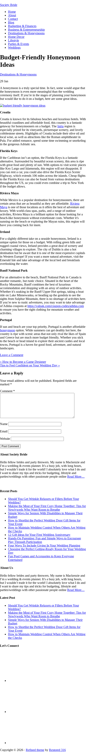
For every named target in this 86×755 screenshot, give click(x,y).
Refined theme (35, 750)
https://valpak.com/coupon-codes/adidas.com (55, 306)
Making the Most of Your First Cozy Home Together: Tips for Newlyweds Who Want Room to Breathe (47, 507)
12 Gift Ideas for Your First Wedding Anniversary (39, 534)
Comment (7, 391)
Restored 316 (57, 750)
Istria (60, 126)
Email (3, 431)
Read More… (76, 476)
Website (5, 438)
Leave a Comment (11, 355)
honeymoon (7, 330)
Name (4, 424)
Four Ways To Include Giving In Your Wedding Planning (44, 545)
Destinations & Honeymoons (18, 74)
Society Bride (8, 5)
